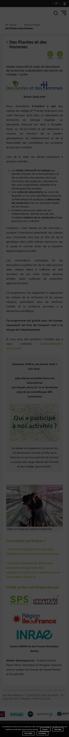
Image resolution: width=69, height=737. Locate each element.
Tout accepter (28, 733)
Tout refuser (57, 729)
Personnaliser (42, 733)
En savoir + (45, 729)
